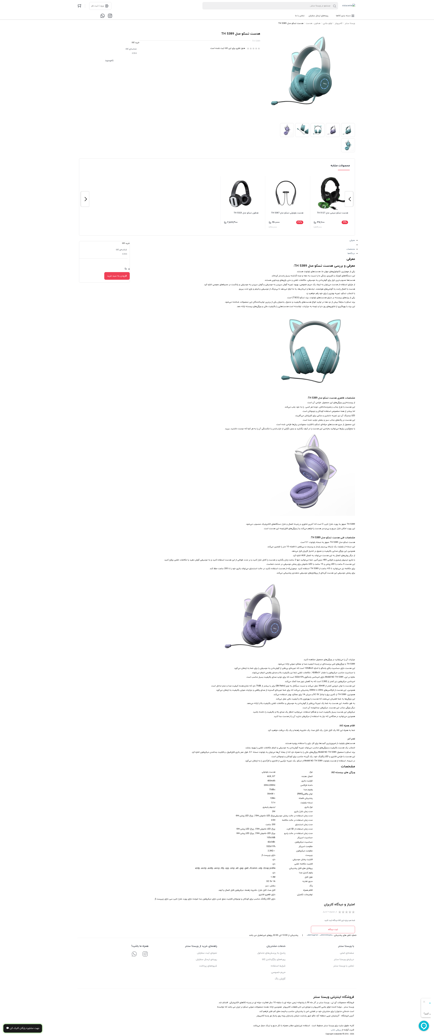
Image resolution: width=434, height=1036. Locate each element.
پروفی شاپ (336, 1030)
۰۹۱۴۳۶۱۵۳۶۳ (312, 935)
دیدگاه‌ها (351, 253)
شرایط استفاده (278, 966)
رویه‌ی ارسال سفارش (206, 959)
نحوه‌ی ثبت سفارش (207, 953)
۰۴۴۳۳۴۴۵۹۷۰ (326, 935)
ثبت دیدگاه (333, 929)
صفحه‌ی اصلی (347, 953)
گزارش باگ (280, 978)
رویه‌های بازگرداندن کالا (273, 959)
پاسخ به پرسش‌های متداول (271, 953)
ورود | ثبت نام (97, 6)
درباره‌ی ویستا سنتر (344, 959)
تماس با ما (299, 15)
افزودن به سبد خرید (117, 276)
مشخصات (350, 249)
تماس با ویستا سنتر (343, 966)
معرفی (352, 240)
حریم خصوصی (278, 972)
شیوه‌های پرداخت (208, 966)
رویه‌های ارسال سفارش (318, 15)
